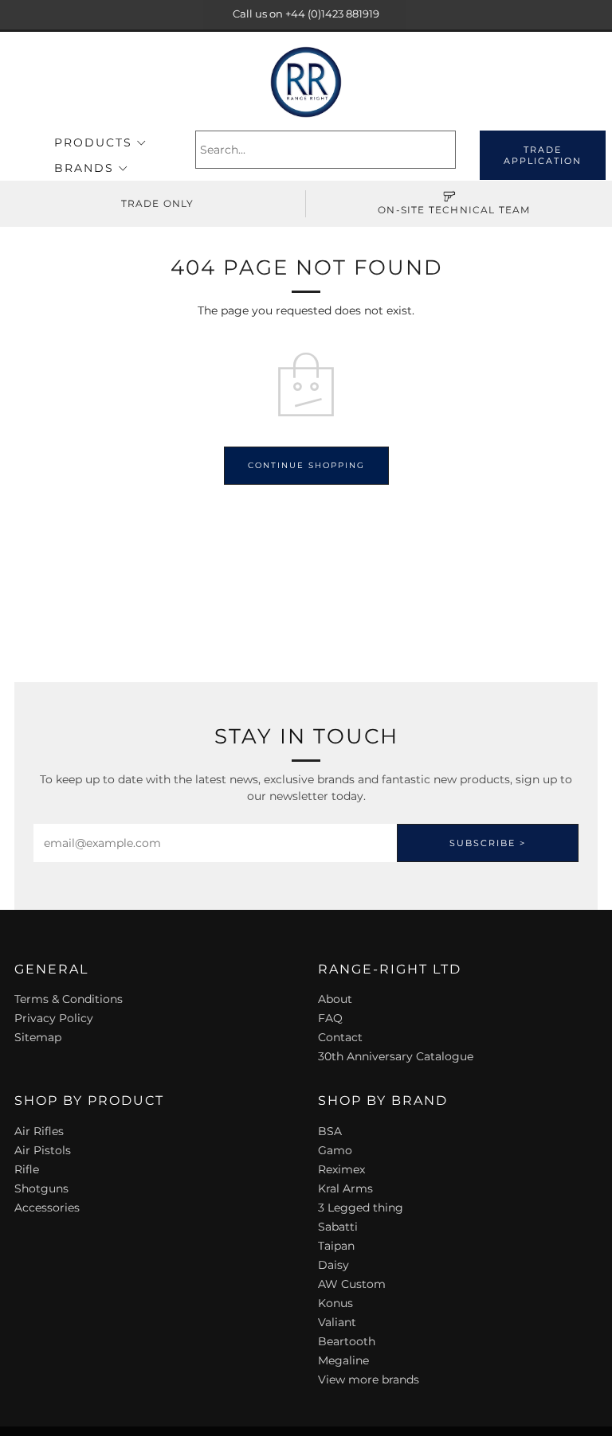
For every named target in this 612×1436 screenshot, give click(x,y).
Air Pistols (42, 1150)
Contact (340, 1037)
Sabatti (338, 1226)
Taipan (336, 1246)
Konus (335, 1303)
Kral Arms (345, 1188)
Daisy (333, 1265)
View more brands (368, 1379)
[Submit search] (446, 150)
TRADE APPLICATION (543, 155)
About (335, 999)
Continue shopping (306, 465)
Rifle (26, 1169)
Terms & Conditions (68, 999)
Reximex (341, 1169)
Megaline (343, 1360)
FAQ (330, 1018)
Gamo (335, 1150)
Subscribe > (487, 843)
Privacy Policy (53, 1018)
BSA (330, 1131)
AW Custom (352, 1284)
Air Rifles (39, 1131)
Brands (84, 168)
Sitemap (37, 1037)
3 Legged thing (360, 1207)
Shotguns (41, 1188)
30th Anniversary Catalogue (395, 1056)
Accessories (47, 1207)
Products (93, 142)
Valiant (337, 1322)
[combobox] (325, 150)
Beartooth (346, 1341)
